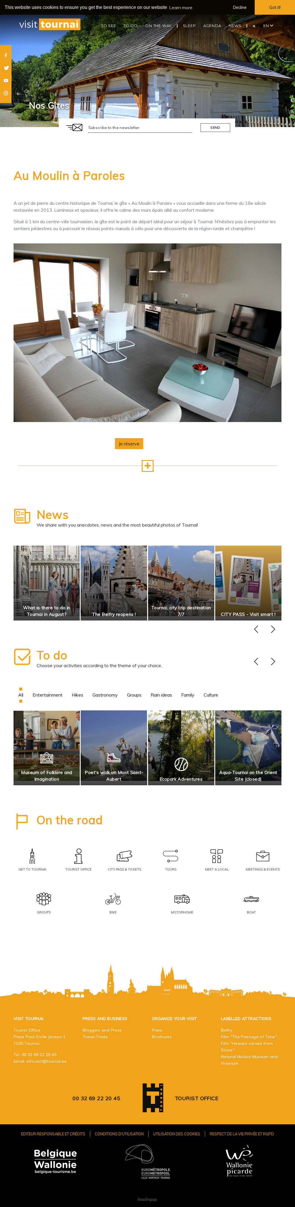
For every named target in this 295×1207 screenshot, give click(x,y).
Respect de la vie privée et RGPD (242, 1134)
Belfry (226, 1030)
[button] (148, 466)
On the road (70, 820)
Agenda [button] (212, 25)
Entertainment (48, 695)
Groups (134, 695)
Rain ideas (161, 695)
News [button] (235, 25)
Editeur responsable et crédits (53, 1134)
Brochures (162, 1036)
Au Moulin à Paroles (69, 175)
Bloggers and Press (102, 1030)
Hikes (77, 695)
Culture (211, 695)
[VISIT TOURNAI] (153, 1108)
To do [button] (131, 25)
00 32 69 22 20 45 (39, 1054)
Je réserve (129, 444)
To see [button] (108, 25)
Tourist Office (196, 1098)
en (266, 25)
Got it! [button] (275, 7)
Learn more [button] (180, 7)
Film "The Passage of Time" (249, 1036)
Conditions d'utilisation (119, 1134)
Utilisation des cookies (176, 1134)
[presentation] (255, 629)
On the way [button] (158, 25)
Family (187, 695)
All (20, 695)
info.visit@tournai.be (47, 1061)
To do (52, 655)
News (53, 514)
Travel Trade (95, 1036)
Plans (157, 1030)
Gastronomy (105, 695)
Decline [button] (240, 7)
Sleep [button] (189, 25)
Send (215, 127)
